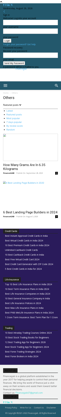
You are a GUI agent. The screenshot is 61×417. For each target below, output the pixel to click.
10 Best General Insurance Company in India (27, 298)
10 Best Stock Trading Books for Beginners (27, 337)
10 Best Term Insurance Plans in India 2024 (27, 288)
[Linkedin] (8, 4)
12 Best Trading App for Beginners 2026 (25, 342)
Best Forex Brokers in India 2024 (21, 356)
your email (8, 59)
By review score (14, 125)
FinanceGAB (8, 173)
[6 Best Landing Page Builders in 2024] (30, 194)
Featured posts (14, 114)
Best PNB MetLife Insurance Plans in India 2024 (29, 312)
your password (10, 37)
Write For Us (25, 407)
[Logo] (0, 91)
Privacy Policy (11, 407)
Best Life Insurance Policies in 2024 (23, 303)
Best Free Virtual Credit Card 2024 (22, 259)
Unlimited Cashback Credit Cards (21, 249)
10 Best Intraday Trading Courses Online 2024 (28, 332)
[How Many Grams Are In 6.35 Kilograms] (30, 147)
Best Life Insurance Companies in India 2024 (27, 293)
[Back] (4, 11)
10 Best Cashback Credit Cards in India (24, 254)
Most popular (13, 118)
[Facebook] (4, 4)
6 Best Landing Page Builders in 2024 (30, 212)
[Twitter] (11, 4)
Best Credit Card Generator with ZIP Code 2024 (29, 264)
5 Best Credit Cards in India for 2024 (23, 268)
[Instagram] (6, 4)
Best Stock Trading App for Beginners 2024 (27, 346)
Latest (9, 110)
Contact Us (39, 407)
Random (10, 129)
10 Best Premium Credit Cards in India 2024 (27, 245)
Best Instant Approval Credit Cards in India (26, 235)
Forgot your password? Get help (19, 44)
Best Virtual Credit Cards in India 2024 (24, 240)
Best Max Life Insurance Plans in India (24, 307)
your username (10, 26)
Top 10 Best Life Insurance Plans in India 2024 (28, 284)
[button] (5, 85)
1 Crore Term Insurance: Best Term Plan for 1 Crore (31, 317)
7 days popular (14, 122)
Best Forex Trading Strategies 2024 (23, 351)
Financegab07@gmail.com (29, 392)
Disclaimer (51, 407)
